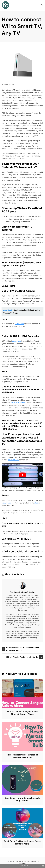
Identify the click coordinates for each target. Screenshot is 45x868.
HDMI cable (19, 324)
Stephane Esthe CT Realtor (22, 592)
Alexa (36, 503)
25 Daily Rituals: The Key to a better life (22, 657)
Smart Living (9, 84)
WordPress (22, 863)
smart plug (7, 503)
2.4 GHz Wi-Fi (13, 460)
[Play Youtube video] (22, 475)
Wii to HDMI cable (18, 403)
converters (16, 341)
